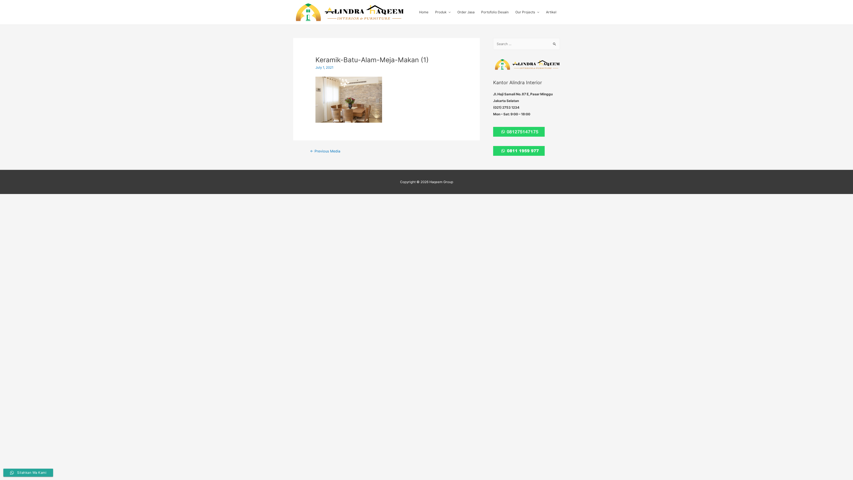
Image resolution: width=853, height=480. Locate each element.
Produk (440, 12)
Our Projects (525, 12)
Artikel (551, 12)
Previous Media (325, 151)
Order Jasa (465, 12)
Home (423, 12)
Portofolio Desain (495, 12)
